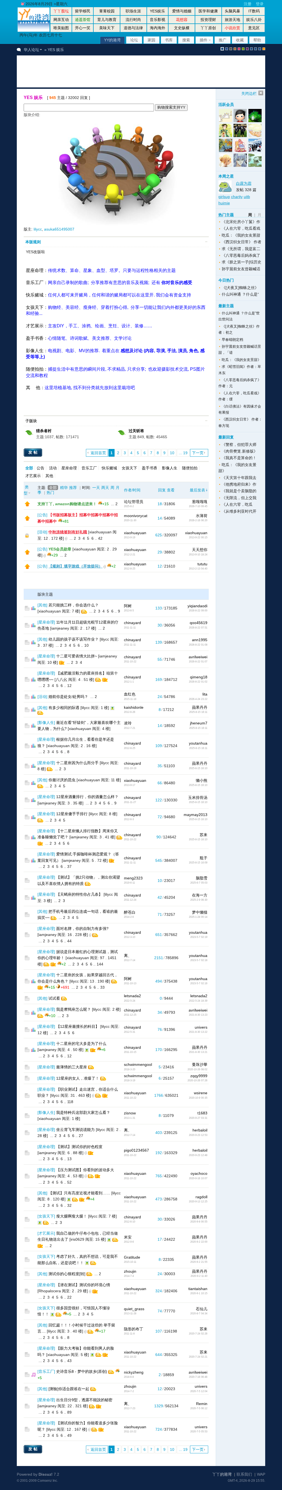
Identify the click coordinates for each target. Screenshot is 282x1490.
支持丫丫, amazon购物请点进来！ (67, 504)
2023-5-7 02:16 (198, 983)
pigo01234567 (136, 1150)
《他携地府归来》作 (239, 484)
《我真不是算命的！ (239, 458)
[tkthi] (255, 130)
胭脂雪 (201, 878)
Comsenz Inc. (47, 1480)
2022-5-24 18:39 (198, 1000)
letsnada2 (132, 996)
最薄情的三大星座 (71, 1067)
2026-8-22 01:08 (198, 644)
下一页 (198, 453)
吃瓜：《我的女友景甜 (241, 235)
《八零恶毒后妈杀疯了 (241, 255)
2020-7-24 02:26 (198, 1333)
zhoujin (130, 1271)
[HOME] (34, 30)
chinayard (132, 622)
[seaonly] (240, 115)
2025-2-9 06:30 (198, 899)
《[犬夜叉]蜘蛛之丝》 (240, 287)
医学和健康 (208, 11)
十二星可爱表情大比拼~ (76, 656)
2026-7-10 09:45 (198, 506)
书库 (169, 40)
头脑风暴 (232, 11)
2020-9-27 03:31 (198, 1118)
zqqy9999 (198, 1076)
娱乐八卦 (254, 19)
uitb (247, 196)
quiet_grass (134, 1309)
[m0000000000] (255, 115)
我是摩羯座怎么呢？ (73, 1009)
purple (247, 48)
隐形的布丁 (133, 1329)
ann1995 (199, 640)
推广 (222, 40)
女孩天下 (35, 307)
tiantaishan (197, 1288)
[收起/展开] (206, 241)
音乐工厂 (35, 282)
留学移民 (82, 11)
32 (69, 1205)
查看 (171, 490)
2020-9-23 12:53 (198, 1135)
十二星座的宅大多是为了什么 (81, 1043)
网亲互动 (61, 19)
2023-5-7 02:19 (198, 937)
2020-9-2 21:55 (198, 1262)
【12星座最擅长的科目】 (77, 1026)
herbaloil (199, 1130)
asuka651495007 (59, 229)
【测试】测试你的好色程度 (79, 1146)
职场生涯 (133, 11)
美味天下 (107, 28)
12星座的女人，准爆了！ (77, 1078)
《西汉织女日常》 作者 (241, 242)
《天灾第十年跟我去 (239, 477)
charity (237, 196)
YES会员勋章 (59, 549)
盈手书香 (35, 338)
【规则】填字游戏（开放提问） (75, 566)
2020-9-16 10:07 (198, 1178)
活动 (53, 468)
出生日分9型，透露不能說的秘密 (84, 1400)
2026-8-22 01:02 (198, 681)
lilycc (38, 229)
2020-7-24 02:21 (198, 1356)
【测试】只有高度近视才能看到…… (79, 1193)
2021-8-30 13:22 (198, 1032)
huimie (224, 203)
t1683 (202, 1113)
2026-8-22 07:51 (198, 627)
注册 (247, 4)
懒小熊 (201, 780)
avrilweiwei (198, 657)
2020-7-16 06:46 (198, 1377)
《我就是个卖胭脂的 (239, 491)
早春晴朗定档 (232, 340)
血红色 (129, 694)
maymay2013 (195, 814)
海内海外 (157, 28)
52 (69, 1182)
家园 (151, 40)
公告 (40, 468)
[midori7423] (255, 145)
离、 (128, 955)
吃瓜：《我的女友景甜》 (241, 360)
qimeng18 (198, 677)
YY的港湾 (112, 40)
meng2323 (133, 878)
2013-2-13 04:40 (198, 568)
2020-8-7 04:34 (198, 1313)
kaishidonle (133, 707)
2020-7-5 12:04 (198, 1391)
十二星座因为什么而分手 (77, 763)
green (243, 48)
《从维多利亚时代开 (239, 511)
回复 (162, 490)
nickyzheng (133, 1372)
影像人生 (35, 350)
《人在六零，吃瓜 (237, 504)
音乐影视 (157, 19)
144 (100, 964)
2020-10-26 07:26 (197, 1080)
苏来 (203, 835)
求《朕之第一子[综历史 (241, 262)
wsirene (200, 1093)
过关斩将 (136, 431)
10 (172, 453)
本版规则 (33, 242)
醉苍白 (129, 912)
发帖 (33, 452)
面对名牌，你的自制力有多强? (82, 928)
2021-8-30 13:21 (198, 1052)
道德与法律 (133, 28)
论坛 (134, 40)
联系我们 (244, 1474)
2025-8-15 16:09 (198, 862)
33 (102, 987)
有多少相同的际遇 (63, 707)
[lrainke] (225, 115)
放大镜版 (255, 48)
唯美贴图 (61, 28)
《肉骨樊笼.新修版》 (239, 451)
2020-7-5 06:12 (198, 1408)
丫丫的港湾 (222, 1474)
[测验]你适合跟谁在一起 (68, 1389)
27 (81, 1135)
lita (204, 694)
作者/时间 (132, 490)
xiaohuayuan (135, 533)
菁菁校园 (107, 11)
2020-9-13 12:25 (198, 1201)
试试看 (54, 998)
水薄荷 (201, 515)
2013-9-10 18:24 (198, 554)
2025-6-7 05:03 (198, 882)
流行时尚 (133, 19)
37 (69, 866)
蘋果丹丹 (199, 707)
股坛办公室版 (259, 48)
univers (201, 1027)
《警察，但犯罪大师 (239, 444)
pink (239, 48)
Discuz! (46, 1474)
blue (226, 48)
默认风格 (222, 48)
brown (235, 48)
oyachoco (199, 1173)
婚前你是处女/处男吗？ (68, 696)
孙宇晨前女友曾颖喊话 (241, 269)
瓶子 (203, 858)
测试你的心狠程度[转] (66, 1274)
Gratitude (132, 1257)
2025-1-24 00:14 (198, 917)
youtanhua (198, 743)
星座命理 (35, 270)
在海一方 (199, 895)
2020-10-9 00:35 (198, 1097)
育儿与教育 (106, 19)
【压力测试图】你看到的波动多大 (85, 1170)
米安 (128, 1237)
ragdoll (201, 1197)
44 (69, 941)
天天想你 (199, 549)
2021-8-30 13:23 (198, 1014)
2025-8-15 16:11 (198, 712)
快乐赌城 (35, 295)
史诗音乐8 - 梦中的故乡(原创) (81, 1371)
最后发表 (197, 490)
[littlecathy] (255, 160)
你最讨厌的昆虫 (61, 780)
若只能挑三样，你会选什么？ (73, 605)
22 (69, 1297)
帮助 (257, 40)
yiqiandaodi (197, 606)
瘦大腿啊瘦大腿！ (71, 1216)
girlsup (224, 196)
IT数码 (254, 11)
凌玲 (128, 723)
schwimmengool (138, 1064)
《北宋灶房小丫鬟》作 (241, 222)
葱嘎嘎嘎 (199, 501)
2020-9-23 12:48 (198, 1155)
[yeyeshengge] (225, 145)
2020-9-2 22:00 (198, 1241)
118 (70, 1102)
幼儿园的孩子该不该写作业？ (73, 639)
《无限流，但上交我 (239, 498)
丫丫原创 (208, 28)
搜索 (186, 40)
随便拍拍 (35, 369)
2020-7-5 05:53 (198, 1431)
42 (100, 538)
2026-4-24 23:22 (198, 699)
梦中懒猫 (199, 912)
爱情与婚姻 (181, 11)
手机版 (263, 48)
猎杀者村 (43, 431)
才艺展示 (35, 325)
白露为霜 (243, 183)
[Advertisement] (122, 71)
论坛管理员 (133, 501)
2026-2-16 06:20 (198, 520)
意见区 (254, 28)
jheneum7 (198, 723)
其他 (49, 476)
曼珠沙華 (199, 1064)
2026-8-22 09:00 (198, 610)
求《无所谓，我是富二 (241, 249)
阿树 (128, 606)
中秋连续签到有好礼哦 (67, 532)
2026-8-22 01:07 (198, 661)
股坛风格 (251, 48)
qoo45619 (198, 622)
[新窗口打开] (27, 505)
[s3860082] (240, 145)
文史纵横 (181, 28)
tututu (202, 564)
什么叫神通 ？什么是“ (240, 294)
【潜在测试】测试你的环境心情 (83, 1285)
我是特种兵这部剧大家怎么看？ (83, 1112)
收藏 (240, 40)
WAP (261, 1474)
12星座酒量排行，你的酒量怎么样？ (87, 797)
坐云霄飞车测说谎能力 (75, 1129)
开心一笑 (82, 28)
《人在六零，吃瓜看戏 (241, 228)
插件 (203, 40)
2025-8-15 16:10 (198, 768)
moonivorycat (135, 515)
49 (69, 1435)
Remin (201, 1403)
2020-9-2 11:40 (199, 1276)
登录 (260, 4)
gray (230, 48)
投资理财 (208, 19)
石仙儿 (201, 1309)
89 (69, 1412)
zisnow (130, 1113)
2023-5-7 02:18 (198, 960)
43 (69, 1360)
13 (69, 1159)
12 (69, 685)
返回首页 (98, 453)
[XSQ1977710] (225, 130)
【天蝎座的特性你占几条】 (79, 894)
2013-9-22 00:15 (198, 537)
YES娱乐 (157, 11)
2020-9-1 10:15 (198, 1293)
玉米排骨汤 (197, 797)
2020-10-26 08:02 (197, 1069)
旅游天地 (232, 19)
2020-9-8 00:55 (198, 1221)
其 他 (33, 387)
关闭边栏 (249, 93)
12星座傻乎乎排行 (72, 814)
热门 (50, 492)
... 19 (183, 453)
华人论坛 (31, 49)
